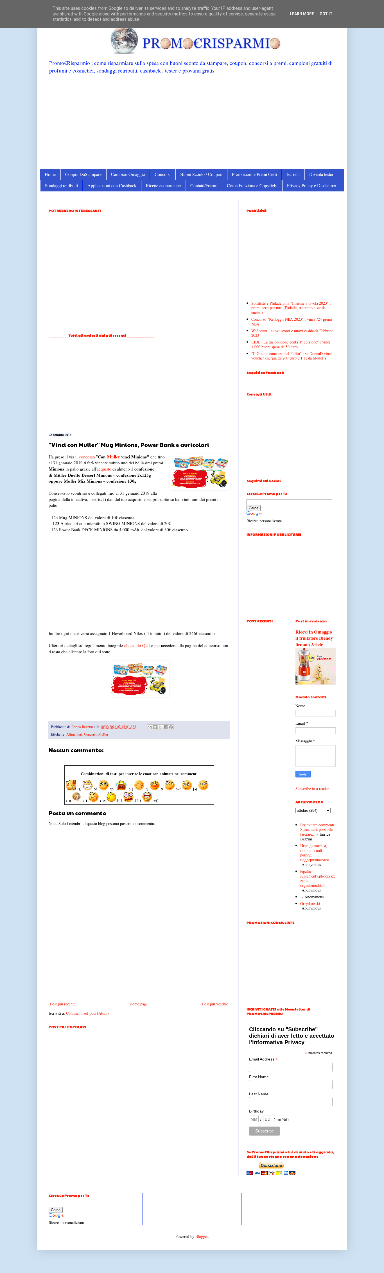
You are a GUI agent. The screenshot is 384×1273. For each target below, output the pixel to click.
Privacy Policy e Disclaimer (311, 185)
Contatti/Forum (203, 185)
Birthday (256, 1111)
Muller (113, 457)
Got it (326, 14)
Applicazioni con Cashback (111, 185)
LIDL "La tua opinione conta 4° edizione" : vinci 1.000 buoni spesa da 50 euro (290, 344)
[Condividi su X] (160, 727)
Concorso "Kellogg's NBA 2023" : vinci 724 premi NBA (291, 321)
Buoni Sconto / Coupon (201, 174)
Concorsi (163, 174)
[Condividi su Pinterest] (171, 727)
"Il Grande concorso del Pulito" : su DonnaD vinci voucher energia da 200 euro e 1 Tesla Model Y (291, 356)
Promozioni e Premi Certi (254, 174)
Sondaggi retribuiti (61, 185)
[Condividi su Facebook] (165, 727)
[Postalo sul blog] (155, 727)
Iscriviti (293, 174)
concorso (87, 457)
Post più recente (62, 1004)
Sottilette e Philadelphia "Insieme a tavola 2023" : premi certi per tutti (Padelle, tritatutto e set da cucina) (291, 307)
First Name (259, 1077)
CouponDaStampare (83, 174)
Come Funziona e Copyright (252, 185)
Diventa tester (321, 174)
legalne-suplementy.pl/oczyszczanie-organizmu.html (317, 878)
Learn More (302, 14)
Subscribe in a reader (312, 788)
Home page (139, 1004)
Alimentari (74, 734)
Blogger (201, 1236)
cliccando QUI (137, 645)
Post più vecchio (215, 1004)
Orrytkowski (310, 903)
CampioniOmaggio (128, 174)
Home (50, 174)
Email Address (263, 1059)
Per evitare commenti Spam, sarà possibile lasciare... (317, 829)
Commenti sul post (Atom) (87, 1013)
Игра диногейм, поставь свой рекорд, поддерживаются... (316, 852)
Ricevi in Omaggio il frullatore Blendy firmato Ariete (314, 638)
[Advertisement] (192, 121)
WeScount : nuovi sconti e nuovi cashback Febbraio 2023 (292, 333)
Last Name (258, 1094)
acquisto (104, 469)
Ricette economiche (163, 185)
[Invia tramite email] (149, 727)
